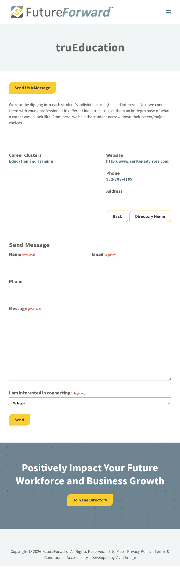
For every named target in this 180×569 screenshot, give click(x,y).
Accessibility (77, 557)
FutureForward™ (83, 12)
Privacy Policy (139, 551)
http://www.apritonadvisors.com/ (138, 161)
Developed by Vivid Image (113, 557)
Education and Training (31, 161)
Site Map (116, 551)
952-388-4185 (119, 179)
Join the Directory (90, 500)
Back (117, 216)
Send (19, 419)
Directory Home (150, 216)
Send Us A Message (32, 87)
